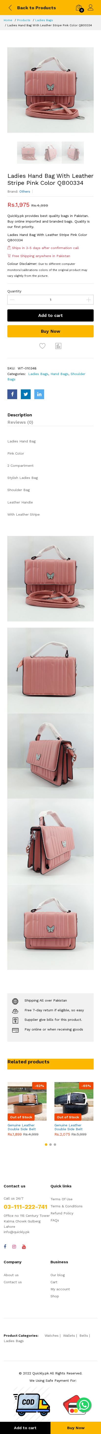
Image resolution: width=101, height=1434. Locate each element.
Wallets (69, 1335)
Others (24, 191)
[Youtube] (24, 1246)
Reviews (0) (20, 422)
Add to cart (50, 315)
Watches (52, 1335)
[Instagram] (14, 1246)
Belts (83, 1335)
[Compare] (58, 346)
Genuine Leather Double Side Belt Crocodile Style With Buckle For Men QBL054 (71, 1127)
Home (8, 20)
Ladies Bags (44, 20)
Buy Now (50, 331)
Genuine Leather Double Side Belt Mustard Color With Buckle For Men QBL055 (24, 1127)
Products (23, 20)
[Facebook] (5, 1246)
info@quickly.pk (16, 1232)
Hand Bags (59, 374)
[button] (46, 1144)
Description (19, 414)
